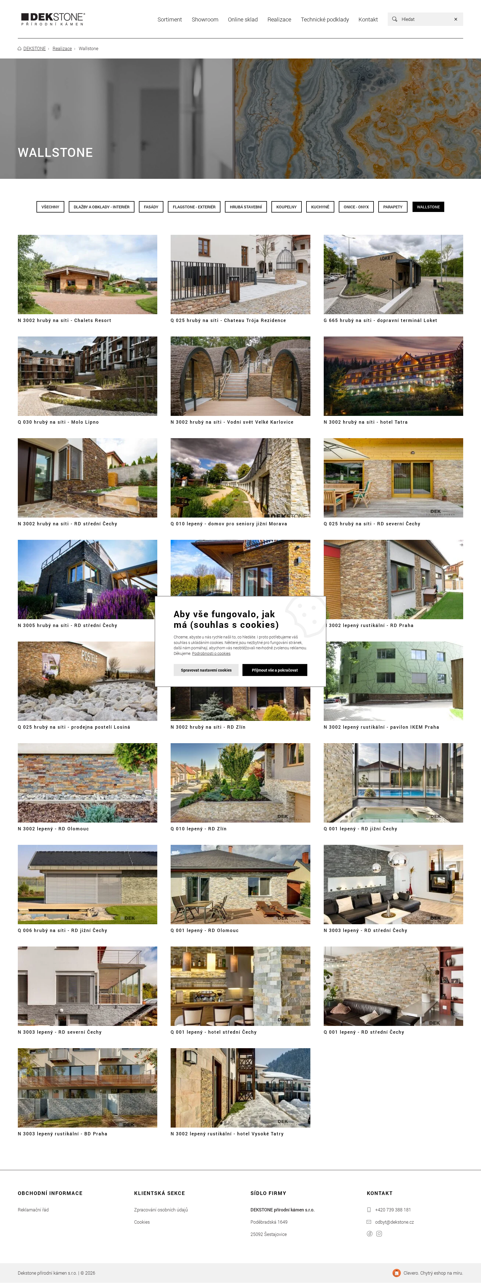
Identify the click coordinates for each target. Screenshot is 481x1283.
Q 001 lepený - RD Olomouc (205, 930)
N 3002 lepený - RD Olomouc (53, 828)
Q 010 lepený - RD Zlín (199, 828)
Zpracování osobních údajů (161, 1210)
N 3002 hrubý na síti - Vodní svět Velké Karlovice (232, 422)
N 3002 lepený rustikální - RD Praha (369, 625)
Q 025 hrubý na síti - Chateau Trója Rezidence (228, 320)
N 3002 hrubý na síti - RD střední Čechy (67, 523)
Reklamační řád (33, 1210)
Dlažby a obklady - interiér (101, 206)
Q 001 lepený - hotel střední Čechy (214, 1032)
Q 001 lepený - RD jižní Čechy (360, 828)
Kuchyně (320, 206)
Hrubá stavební (246, 206)
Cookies (142, 1222)
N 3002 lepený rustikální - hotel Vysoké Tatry (227, 1133)
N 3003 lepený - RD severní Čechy (60, 1032)
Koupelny (286, 206)
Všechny (50, 206)
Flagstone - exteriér (194, 206)
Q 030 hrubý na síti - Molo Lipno (58, 422)
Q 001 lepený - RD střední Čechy (364, 1032)
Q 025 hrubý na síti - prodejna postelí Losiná (74, 727)
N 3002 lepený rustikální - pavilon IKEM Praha (382, 727)
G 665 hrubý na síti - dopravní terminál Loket (381, 320)
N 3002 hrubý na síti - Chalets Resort (65, 320)
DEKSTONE (34, 48)
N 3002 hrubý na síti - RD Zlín (208, 727)
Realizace (62, 48)
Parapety (393, 206)
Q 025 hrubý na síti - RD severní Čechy (372, 523)
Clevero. (411, 1273)
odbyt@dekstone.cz (394, 1222)
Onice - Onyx (356, 206)
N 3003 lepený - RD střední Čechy (366, 930)
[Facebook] (369, 1234)
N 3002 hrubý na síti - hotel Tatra (366, 422)
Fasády (151, 206)
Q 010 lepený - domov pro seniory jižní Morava (229, 523)
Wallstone (428, 206)
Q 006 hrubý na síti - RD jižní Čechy (62, 930)
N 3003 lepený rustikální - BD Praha (63, 1133)
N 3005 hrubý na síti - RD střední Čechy (67, 625)
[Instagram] (379, 1234)
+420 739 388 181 (393, 1210)
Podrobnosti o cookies (211, 653)
